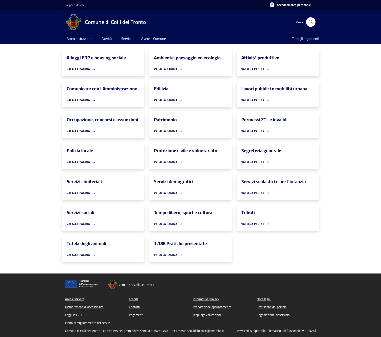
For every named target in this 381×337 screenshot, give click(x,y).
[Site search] (311, 22)
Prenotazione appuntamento (212, 306)
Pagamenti (136, 314)
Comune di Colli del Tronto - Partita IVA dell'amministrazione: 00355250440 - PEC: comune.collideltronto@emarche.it (144, 330)
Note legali (264, 299)
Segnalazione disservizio (273, 314)
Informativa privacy (206, 299)
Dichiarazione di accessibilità (84, 306)
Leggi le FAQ (73, 314)
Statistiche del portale (272, 306)
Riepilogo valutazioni (207, 314)
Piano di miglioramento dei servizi (88, 322)
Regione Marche (75, 5)
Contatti (134, 306)
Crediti (133, 299)
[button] (290, 5)
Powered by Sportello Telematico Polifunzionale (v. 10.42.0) (276, 330)
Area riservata (74, 299)
